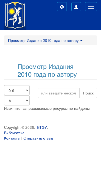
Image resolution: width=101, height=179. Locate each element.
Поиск (88, 93)
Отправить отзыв (38, 138)
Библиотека (14, 132)
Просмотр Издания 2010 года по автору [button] (44, 40)
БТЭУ (42, 127)
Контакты (12, 138)
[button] (62, 6)
